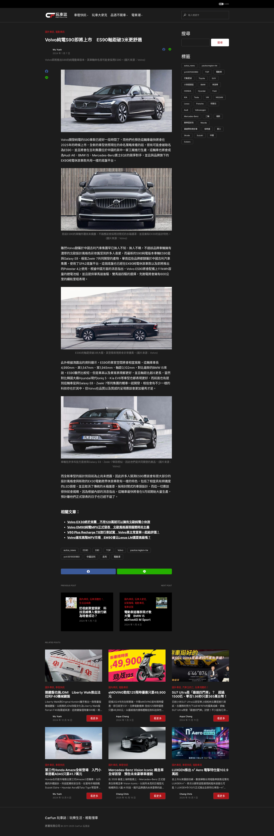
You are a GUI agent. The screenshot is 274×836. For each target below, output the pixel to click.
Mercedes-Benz (191, 116)
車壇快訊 (60, 687)
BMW (203, 85)
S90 (97, 550)
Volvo (120, 550)
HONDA (187, 91)
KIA (185, 97)
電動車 (117, 556)
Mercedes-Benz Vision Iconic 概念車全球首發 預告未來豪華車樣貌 (136, 772)
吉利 (104, 556)
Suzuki (200, 135)
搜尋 (185, 33)
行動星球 (188, 78)
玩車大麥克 (140, 599)
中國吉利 (91, 556)
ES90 (85, 550)
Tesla (196, 97)
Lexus (186, 104)
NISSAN (219, 97)
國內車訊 (83, 599)
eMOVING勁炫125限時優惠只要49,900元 (137, 694)
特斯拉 (213, 104)
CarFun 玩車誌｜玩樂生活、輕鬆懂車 (71, 818)
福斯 (218, 116)
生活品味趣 (85, 603)
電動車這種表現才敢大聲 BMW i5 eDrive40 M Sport (137, 616)
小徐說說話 (189, 85)
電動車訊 (60, 31)
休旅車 (215, 85)
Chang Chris (122, 794)
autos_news (70, 550)
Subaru (187, 142)
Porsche (200, 104)
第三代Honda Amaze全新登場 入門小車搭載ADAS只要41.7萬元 (73, 772)
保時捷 (207, 129)
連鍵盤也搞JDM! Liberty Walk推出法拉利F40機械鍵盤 (73, 694)
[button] (223, 4)
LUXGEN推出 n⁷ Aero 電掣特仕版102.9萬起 (200, 772)
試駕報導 (128, 603)
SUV (214, 78)
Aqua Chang (122, 716)
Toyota (202, 78)
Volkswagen (200, 110)
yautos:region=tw (139, 550)
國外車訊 (49, 31)
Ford (214, 91)
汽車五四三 (188, 687)
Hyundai (202, 91)
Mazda (204, 123)
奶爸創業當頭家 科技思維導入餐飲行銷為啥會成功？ (92, 612)
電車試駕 (128, 607)
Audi (186, 110)
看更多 (94, 718)
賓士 (219, 129)
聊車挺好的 (189, 123)
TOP (108, 550)
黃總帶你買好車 (190, 129)
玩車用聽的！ (96, 599)
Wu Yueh (57, 49)
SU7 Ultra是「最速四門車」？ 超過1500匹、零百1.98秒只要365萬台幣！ (199, 694)
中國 (212, 135)
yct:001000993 (72, 556)
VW (207, 97)
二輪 (207, 116)
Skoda (187, 135)
